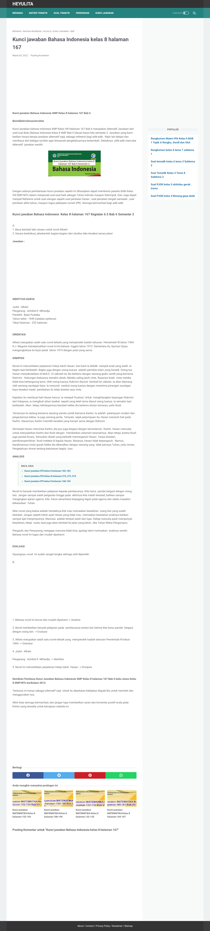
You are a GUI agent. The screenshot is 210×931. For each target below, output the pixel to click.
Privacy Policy (103, 926)
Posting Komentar (40, 55)
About (80, 926)
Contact (90, 926)
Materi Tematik (38, 13)
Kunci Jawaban (104, 13)
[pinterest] (89, 775)
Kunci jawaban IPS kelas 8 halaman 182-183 (47, 471)
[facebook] (27, 775)
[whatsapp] (120, 775)
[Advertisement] (74, 84)
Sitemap (128, 926)
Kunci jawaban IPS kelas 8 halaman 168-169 (47, 481)
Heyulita (22, 4)
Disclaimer (117, 926)
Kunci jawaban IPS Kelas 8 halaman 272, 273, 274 (50, 476)
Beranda (17, 13)
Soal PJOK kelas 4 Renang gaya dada (173, 195)
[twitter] (58, 775)
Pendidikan (82, 13)
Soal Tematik (62, 13)
